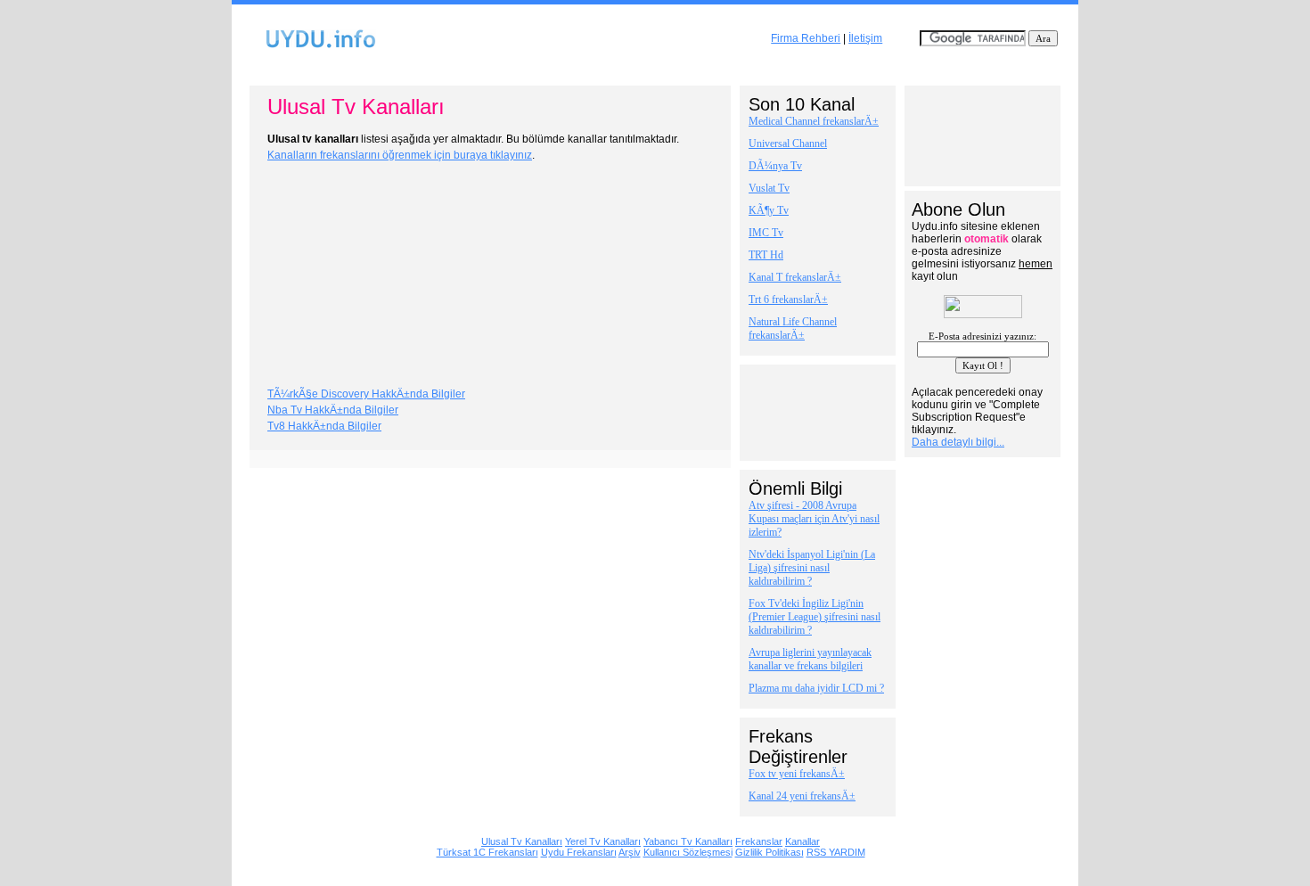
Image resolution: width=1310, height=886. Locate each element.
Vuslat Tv (769, 188)
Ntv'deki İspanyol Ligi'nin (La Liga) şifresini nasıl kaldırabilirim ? (812, 567)
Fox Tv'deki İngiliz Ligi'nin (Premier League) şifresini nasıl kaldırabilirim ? (814, 616)
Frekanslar (758, 841)
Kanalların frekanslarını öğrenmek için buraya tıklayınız (399, 155)
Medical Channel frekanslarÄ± (814, 121)
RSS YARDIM (835, 852)
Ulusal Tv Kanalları (521, 841)
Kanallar (802, 841)
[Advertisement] (655, 70)
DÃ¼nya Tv (775, 166)
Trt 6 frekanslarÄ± (788, 299)
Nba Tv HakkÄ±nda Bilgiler (332, 410)
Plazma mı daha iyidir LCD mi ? (816, 688)
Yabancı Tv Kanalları (688, 841)
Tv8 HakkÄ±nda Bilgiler (324, 426)
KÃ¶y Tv (769, 210)
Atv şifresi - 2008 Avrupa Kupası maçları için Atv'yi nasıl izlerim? (814, 518)
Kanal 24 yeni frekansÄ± (802, 796)
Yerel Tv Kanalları (603, 841)
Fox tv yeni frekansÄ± (797, 773)
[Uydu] (320, 48)
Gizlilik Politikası (769, 852)
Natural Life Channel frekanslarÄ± (793, 328)
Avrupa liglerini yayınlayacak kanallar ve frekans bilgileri (810, 659)
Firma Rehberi (805, 38)
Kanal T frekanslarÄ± (795, 277)
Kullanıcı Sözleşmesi (688, 852)
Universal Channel (788, 143)
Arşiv (629, 852)
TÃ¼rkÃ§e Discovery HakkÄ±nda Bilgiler (366, 394)
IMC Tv (766, 232)
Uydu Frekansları (579, 852)
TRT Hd (766, 255)
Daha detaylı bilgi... (958, 442)
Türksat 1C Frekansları (487, 852)
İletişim (865, 38)
